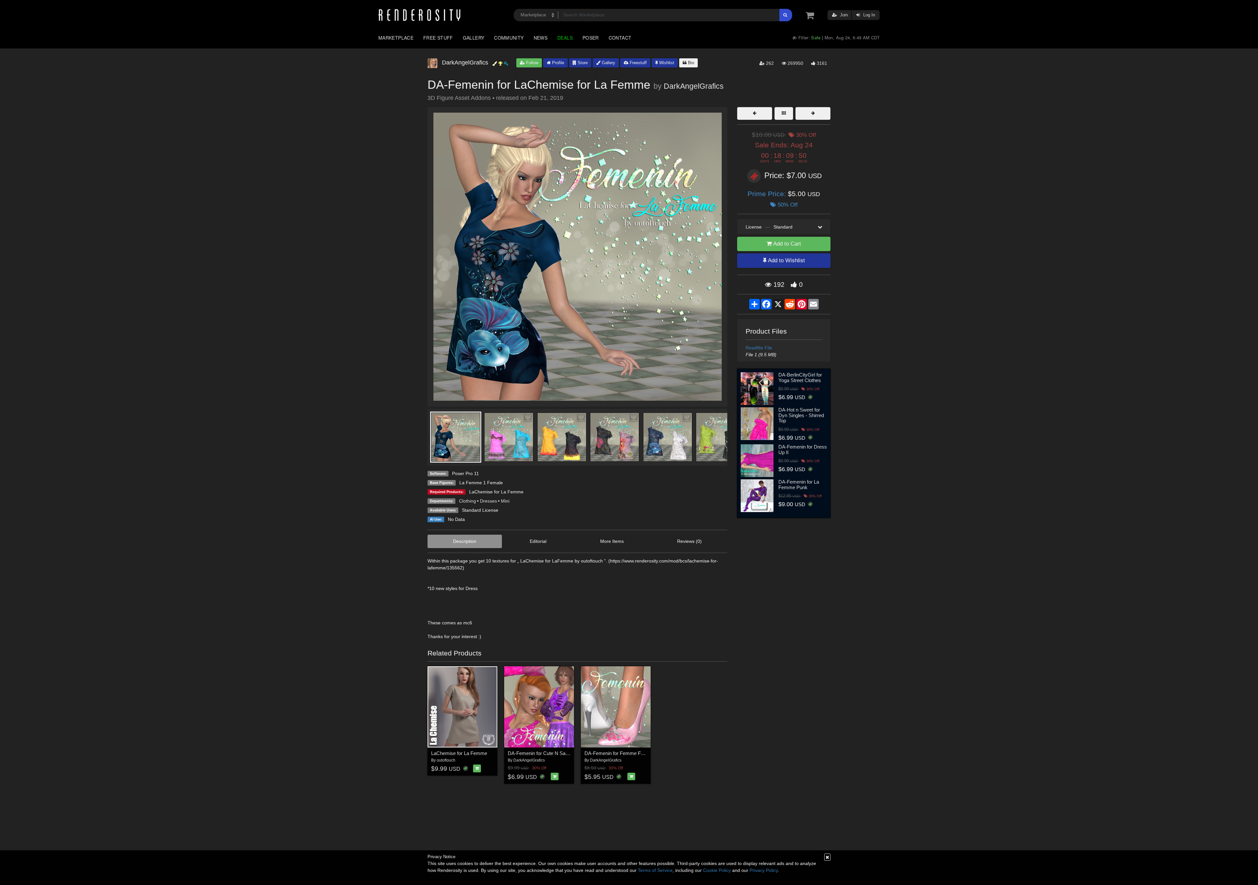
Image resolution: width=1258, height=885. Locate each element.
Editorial (538, 541)
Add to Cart (786, 244)
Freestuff (637, 62)
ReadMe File (759, 347)
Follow (531, 62)
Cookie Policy (717, 870)
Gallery (474, 37)
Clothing (467, 501)
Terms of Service (655, 870)
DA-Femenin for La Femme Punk (798, 484)
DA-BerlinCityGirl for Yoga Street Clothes (800, 377)
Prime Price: (768, 193)
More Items (612, 541)
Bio (690, 62)
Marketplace (395, 37)
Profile (557, 62)
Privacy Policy (764, 870)
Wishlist (666, 62)
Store (582, 62)
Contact (620, 37)
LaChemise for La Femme (496, 491)
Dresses (488, 501)
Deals (565, 37)
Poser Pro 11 (465, 473)
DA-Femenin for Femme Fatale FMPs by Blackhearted (642, 753)
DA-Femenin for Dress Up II (802, 449)
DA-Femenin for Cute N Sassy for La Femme (556, 753)
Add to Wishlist (786, 260)
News (540, 37)
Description (464, 541)
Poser (590, 37)
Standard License (480, 510)
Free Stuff (438, 37)
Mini (505, 501)
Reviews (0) (689, 541)
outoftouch (446, 760)
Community (509, 37)
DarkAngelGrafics (694, 86)
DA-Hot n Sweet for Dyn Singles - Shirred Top (801, 415)
